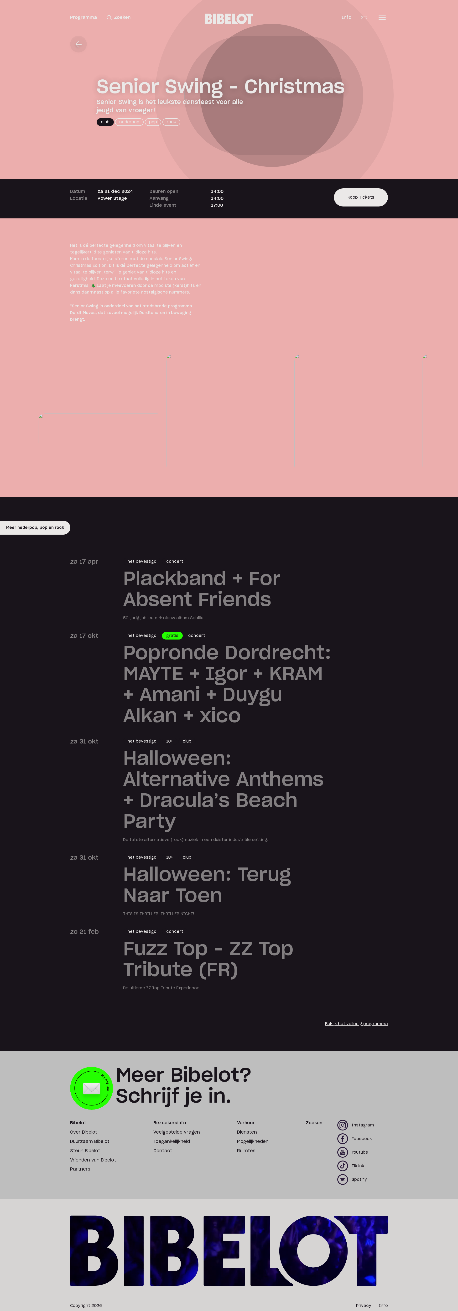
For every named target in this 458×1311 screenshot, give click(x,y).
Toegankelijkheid (171, 1142)
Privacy (363, 1306)
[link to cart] (367, 18)
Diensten (247, 1132)
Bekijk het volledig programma (356, 1024)
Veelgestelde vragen (176, 1132)
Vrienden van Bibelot (93, 1160)
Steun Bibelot (85, 1151)
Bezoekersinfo (169, 1123)
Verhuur (246, 1123)
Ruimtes (246, 1151)
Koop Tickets (361, 201)
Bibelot (78, 1123)
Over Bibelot (83, 1132)
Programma (83, 17)
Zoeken (314, 1123)
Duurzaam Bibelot (89, 1142)
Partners (80, 1169)
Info (346, 17)
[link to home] (229, 19)
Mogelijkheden (253, 1142)
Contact (162, 1151)
